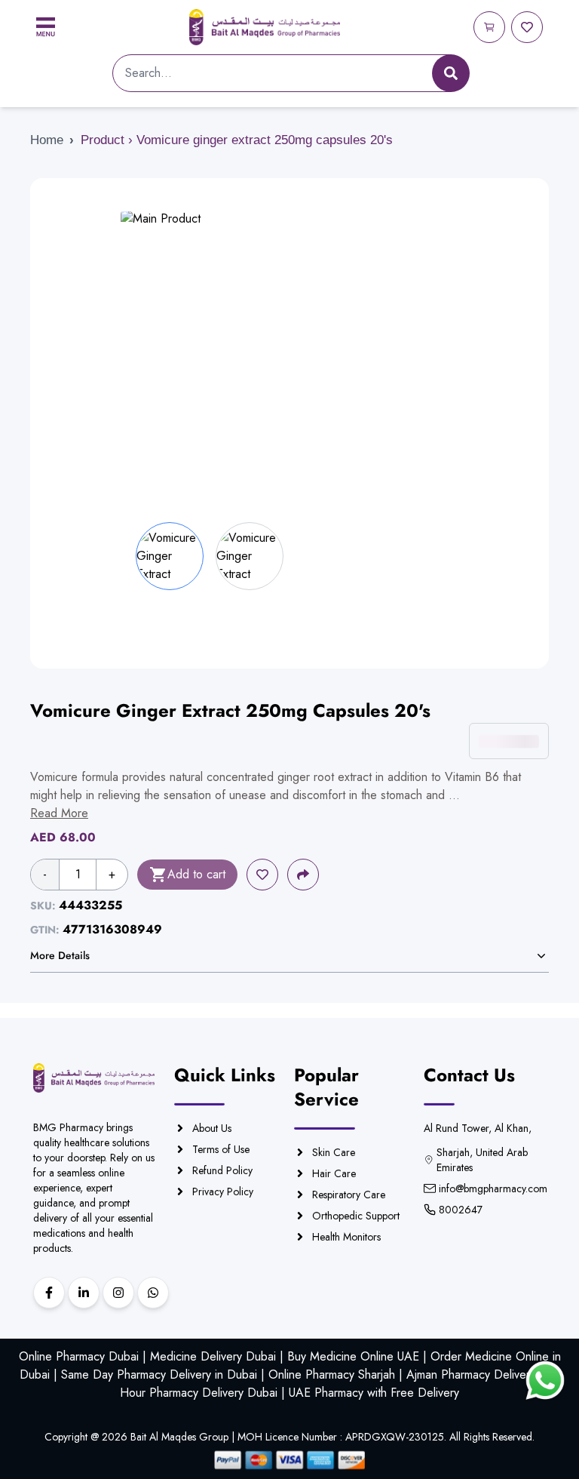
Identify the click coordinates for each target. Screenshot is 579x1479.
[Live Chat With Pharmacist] (545, 1381)
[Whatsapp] (153, 1292)
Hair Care (334, 1173)
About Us (211, 1128)
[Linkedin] (84, 1292)
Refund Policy (222, 1170)
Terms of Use (221, 1149)
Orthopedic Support (356, 1215)
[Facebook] (49, 1292)
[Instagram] (118, 1292)
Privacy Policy (222, 1191)
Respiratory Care (348, 1194)
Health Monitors (346, 1236)
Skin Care (333, 1152)
